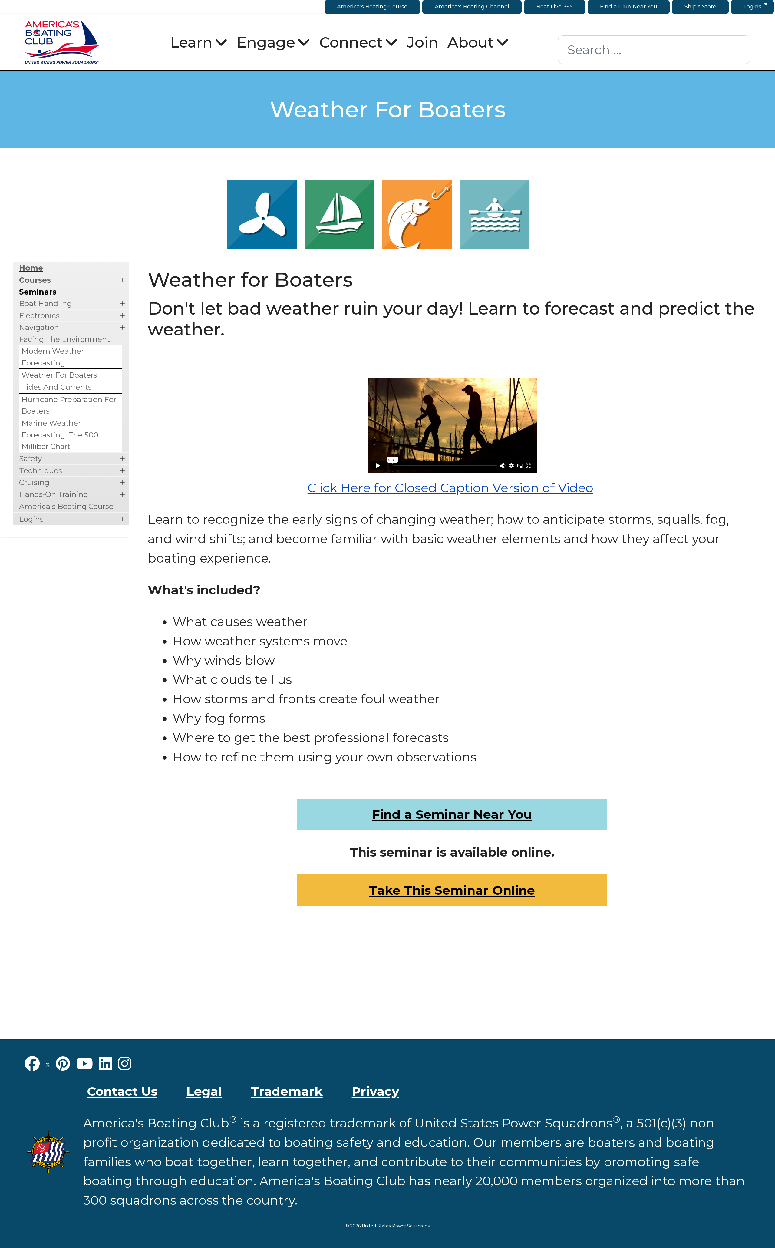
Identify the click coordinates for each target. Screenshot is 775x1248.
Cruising (34, 482)
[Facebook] (32, 1064)
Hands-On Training (53, 494)
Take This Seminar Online (452, 890)
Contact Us (122, 1091)
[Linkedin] (105, 1064)
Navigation (39, 327)
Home (31, 267)
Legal (204, 1091)
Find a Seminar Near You (452, 814)
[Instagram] (124, 1064)
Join (422, 42)
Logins (31, 518)
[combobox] (654, 49)
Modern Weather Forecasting (52, 356)
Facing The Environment (64, 339)
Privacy (375, 1091)
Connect (351, 42)
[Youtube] (84, 1064)
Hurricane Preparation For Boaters (68, 405)
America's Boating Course (66, 506)
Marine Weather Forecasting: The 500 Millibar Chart (59, 434)
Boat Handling (45, 303)
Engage (266, 42)
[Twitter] (48, 1064)
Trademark (287, 1091)
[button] (122, 280)
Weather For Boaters (59, 374)
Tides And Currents (56, 386)
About (470, 42)
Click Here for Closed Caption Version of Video (450, 487)
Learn (191, 42)
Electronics (39, 315)
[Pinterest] (63, 1064)
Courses (35, 280)
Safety (30, 458)
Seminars (37, 291)
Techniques (40, 470)
